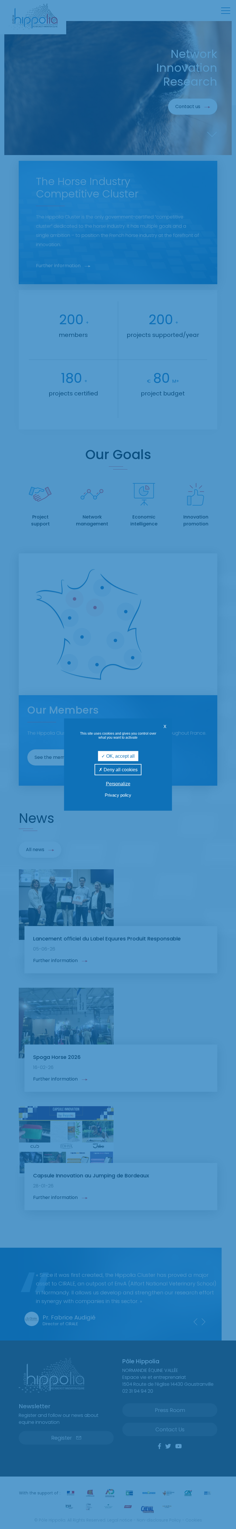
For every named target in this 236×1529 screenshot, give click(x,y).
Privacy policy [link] (118, 795)
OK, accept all (120, 755)
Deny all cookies (120, 769)
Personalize (118, 783)
